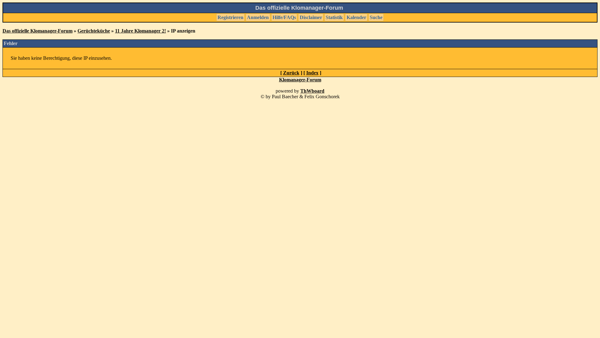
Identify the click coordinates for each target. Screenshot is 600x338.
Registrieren (230, 17)
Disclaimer (311, 17)
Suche (376, 17)
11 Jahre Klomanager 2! (140, 30)
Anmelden (258, 17)
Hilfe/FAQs (284, 17)
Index (312, 72)
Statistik (334, 17)
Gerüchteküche (94, 30)
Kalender (356, 17)
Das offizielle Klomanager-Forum (37, 30)
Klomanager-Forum (300, 79)
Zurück (291, 72)
